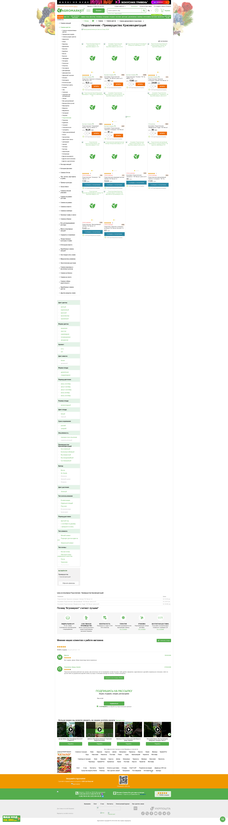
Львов (147, 752)
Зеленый (64, 491)
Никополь (104, 754)
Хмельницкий (136, 754)
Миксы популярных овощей (67, 230)
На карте (143, 794)
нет (62, 351)
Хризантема (65, 137)
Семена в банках (66, 219)
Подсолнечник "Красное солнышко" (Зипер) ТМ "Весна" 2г (158, 79)
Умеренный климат (67, 543)
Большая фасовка (66, 168)
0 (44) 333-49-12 (84, 794)
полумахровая (65, 337)
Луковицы (99, 17)
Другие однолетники (68, 161)
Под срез (64, 506)
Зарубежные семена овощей (67, 250)
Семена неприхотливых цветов (69, 31)
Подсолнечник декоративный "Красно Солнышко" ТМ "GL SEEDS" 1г (157, 178)
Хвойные (140, 17)
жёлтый (63, 307)
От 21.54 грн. (166, 601)
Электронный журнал (123, 804)
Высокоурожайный (67, 458)
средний (63, 428)
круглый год (65, 521)
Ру (149, 11)
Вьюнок (64, 56)
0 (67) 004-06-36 (95, 796)
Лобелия (65, 92)
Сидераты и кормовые (68, 235)
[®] (70, 12)
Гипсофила (65, 68)
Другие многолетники (68, 158)
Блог (78, 768)
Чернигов (146, 754)
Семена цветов (65, 27)
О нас (85, 768)
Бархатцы (65, 44)
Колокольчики (66, 82)
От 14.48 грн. (166, 599)
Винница (154, 752)
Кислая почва (65, 551)
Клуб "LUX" (133, 768)
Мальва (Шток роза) (68, 103)
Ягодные (112, 17)
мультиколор (65, 316)
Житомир (154, 754)
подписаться (114, 703)
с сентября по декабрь (68, 524)
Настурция (65, 113)
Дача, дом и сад (168, 16)
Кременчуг (110, 762)
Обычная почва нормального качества (64, 555)
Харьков (99, 752)
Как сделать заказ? (113, 770)
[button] (91, 72)
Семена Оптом (65, 172)
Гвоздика (65, 61)
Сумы (127, 754)
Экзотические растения (68, 263)
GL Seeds (64, 473)
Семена (83, 17)
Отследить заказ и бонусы (162, 6)
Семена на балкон (66, 273)
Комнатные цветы (67, 85)
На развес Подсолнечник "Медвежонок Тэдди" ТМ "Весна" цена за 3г (158, 126)
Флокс (64, 134)
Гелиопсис (65, 63)
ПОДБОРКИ (60, 17)
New (65, 17)
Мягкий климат (66, 535)
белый (63, 414)
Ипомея (64, 77)
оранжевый (64, 318)
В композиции (65, 500)
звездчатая (64, 340)
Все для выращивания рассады (68, 224)
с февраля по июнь (67, 526)
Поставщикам (136, 770)
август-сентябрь (66, 389)
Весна (63, 470)
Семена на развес (66, 202)
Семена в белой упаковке (66, 191)
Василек (64, 49)
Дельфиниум (66, 70)
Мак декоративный (68, 101)
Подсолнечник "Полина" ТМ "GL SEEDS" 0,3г (135, 77)
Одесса (107, 752)
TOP (68, 17)
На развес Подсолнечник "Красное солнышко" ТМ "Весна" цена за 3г (114, 128)
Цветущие (125, 17)
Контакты (93, 768)
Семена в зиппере (66, 211)
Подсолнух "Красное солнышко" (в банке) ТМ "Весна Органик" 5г (114, 227)
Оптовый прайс (148, 770)
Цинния (64, 144)
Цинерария (65, 142)
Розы (87, 17)
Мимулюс (65, 108)
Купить (96, 86)
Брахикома (65, 46)
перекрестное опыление (69, 437)
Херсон (140, 752)
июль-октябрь (65, 392)
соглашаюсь (104, 706)
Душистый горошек (68, 75)
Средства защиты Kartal (89, 770)
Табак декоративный (68, 132)
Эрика (116, 13)
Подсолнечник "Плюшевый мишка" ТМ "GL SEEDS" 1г (90, 126)
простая (63, 331)
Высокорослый (66, 455)
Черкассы (132, 752)
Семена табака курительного (65, 282)
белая (63, 360)
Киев (91, 752)
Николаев (95, 754)
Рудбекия (65, 122)
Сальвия (65, 125)
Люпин (64, 98)
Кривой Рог (163, 752)
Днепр (114, 752)
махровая (64, 328)
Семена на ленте (66, 277)
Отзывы (124, 768)
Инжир (120, 13)
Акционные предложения (67, 6)
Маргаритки (65, 105)
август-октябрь (66, 387)
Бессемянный (65, 449)
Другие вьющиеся (67, 156)
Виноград (92, 17)
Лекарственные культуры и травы (66, 240)
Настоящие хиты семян (68, 255)
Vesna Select (65, 187)
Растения (154, 17)
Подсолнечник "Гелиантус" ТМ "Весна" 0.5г (91, 178)
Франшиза (134, 6)
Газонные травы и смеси (68, 215)
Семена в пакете (66, 207)
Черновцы (91, 762)
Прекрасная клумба (68, 34)
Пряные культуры (66, 182)
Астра (64, 41)
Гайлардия (65, 58)
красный (63, 313)
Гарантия (101, 768)
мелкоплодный (66, 405)
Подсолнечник (66, 118)
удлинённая (65, 372)
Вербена (65, 51)
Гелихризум (65, 154)
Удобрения (161, 17)
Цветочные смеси (67, 139)
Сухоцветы (65, 130)
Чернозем (64, 562)
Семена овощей (66, 23)
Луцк (87, 754)
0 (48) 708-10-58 (84, 796)
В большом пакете (66, 245)
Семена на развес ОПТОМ (66, 197)
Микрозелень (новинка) (68, 259)
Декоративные (132, 17)
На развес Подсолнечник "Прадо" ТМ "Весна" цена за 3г (113, 77)
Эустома (64, 149)
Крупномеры (147, 17)
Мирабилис (65, 110)
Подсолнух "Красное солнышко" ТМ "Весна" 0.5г (92, 79)
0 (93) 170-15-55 (95, 794)
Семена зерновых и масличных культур (67, 268)
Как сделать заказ (138, 804)
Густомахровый (66, 460)
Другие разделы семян (68, 293)
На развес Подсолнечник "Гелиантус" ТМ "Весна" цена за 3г (136, 175)
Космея (64, 87)
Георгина (65, 65)
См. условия (123, 629)
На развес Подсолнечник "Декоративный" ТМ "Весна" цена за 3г (76, 601)
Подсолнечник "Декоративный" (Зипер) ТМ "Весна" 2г (91, 225)
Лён (63, 90)
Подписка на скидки (145, 768)
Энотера (64, 146)
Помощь (102, 770)
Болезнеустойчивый (67, 452)
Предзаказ (126, 770)
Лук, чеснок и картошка (75, 16)
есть (62, 349)
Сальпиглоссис (66, 127)
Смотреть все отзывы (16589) (114, 678)
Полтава (112, 754)
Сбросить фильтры (69, 583)
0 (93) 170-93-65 (98, 6)
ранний (63, 425)
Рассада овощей (66, 164)
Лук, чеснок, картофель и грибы (68, 177)
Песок (63, 559)
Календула (65, 80)
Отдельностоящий (67, 503)
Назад (86, 21)
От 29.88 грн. (167, 604)
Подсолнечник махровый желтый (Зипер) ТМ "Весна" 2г (114, 178)
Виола (64, 53)
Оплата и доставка (146, 6)
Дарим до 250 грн (160, 768)
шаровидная (65, 334)
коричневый (65, 310)
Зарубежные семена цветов (67, 288)
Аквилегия (65, 39)
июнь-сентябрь (66, 384)
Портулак (65, 120)
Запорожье (122, 752)
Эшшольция (65, 151)
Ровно (120, 754)
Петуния (64, 115)
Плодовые (106, 17)
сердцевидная (65, 375)
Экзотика (118, 17)
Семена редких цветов (69, 37)
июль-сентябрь (66, 395)
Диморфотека (66, 73)
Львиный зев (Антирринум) (66, 95)
